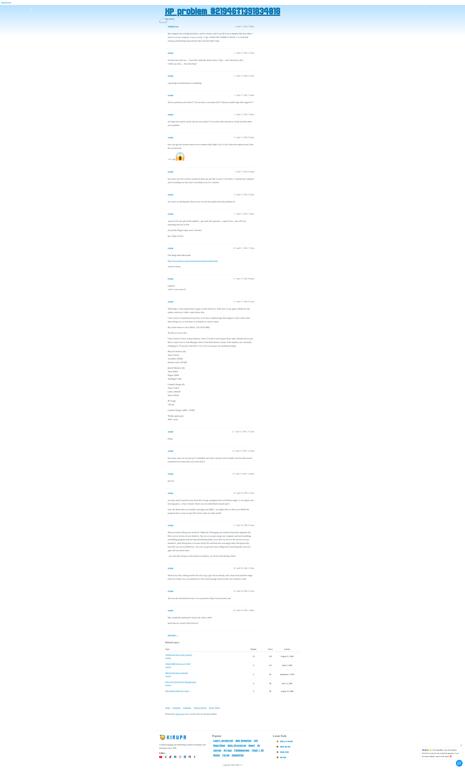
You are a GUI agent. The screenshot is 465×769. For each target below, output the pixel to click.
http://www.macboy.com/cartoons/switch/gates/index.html (192, 261)
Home (167, 708)
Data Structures (237, 745)
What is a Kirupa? (286, 741)
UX (258, 745)
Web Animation (243, 740)
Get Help (283, 757)
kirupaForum (6, 2)
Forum (225, 755)
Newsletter (238, 755)
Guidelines (187, 708)
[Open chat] (459, 763)
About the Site (285, 747)
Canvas (217, 750)
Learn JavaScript (223, 740)
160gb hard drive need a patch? (178, 655)
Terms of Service (200, 708)
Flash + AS (258, 750)
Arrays (228, 750)
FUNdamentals (241, 750)
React (251, 745)
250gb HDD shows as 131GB (177, 664)
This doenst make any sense (177, 691)
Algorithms (219, 745)
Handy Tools (284, 752)
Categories (176, 708)
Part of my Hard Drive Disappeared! (180, 682)
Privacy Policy (214, 708)
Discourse (180, 714)
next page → (173, 635)
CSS (256, 740)
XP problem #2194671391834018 (222, 11)
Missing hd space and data (176, 673)
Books (216, 755)
